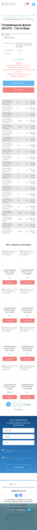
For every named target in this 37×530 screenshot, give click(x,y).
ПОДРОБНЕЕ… (21, 509)
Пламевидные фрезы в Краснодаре (16, 17)
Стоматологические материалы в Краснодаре (18, 15)
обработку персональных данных (24, 450)
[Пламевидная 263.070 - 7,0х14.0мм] (18, 35)
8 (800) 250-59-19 (18, 491)
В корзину (18, 90)
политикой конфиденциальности (23, 452)
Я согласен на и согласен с (19, 451)
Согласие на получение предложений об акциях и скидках (21, 458)
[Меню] (34, 4)
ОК (29, 509)
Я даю (19, 458)
